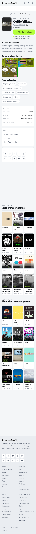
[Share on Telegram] (5, 158)
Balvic (28, 25)
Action (21, 475)
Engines (4, 484)
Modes (4, 478)
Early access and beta (26, 512)
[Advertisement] (18, 8)
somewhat (16, 27)
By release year (24, 503)
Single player (6, 497)
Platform (22, 484)
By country (22, 509)
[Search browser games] (24, 3)
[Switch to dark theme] (28, 3)
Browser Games (7, 469)
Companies (5, 487)
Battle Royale (6, 515)
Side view (5, 500)
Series (21, 506)
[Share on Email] (24, 158)
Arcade (21, 481)
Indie (20, 469)
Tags (3, 481)
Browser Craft (7, 14)
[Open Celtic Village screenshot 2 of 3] (26, 62)
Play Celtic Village (25, 32)
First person (6, 506)
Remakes (22, 520)
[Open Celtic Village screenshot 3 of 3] (10, 72)
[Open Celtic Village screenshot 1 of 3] (10, 62)
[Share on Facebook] (19, 154)
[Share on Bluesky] (14, 154)
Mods (21, 515)
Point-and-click (24, 490)
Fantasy (22, 487)
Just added (23, 497)
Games (16, 14)
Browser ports (24, 517)
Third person (6, 509)
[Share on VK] (19, 158)
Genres (4, 472)
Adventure (23, 472)
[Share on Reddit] (10, 154)
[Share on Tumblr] (14, 158)
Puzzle (21, 478)
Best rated (22, 500)
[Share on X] (5, 154)
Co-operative (6, 512)
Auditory (5, 517)
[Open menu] (32, 3)
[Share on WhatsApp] (24, 154)
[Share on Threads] (10, 158)
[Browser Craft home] (9, 3)
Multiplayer (5, 475)
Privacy (4, 530)
